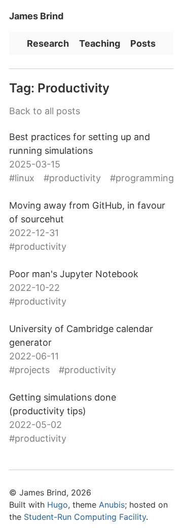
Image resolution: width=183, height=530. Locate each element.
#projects (29, 370)
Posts (143, 43)
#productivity (72, 178)
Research (48, 43)
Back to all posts (44, 111)
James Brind (36, 16)
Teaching (99, 43)
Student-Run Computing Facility (85, 517)
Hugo (57, 505)
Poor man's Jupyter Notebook (73, 274)
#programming (142, 178)
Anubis (112, 505)
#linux (21, 178)
